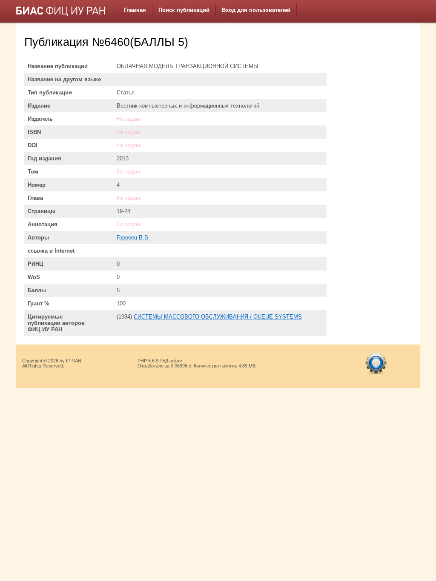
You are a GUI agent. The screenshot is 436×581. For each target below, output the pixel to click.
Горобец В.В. (133, 237)
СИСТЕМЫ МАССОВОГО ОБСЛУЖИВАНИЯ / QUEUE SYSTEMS (218, 316)
